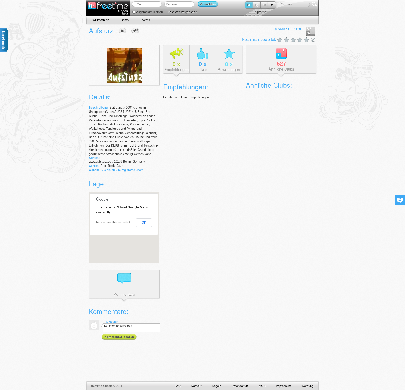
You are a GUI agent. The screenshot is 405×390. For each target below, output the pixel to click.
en (264, 5)
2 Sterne (283, 40)
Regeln (216, 386)
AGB (262, 386)
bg (256, 5)
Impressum (283, 386)
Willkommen (100, 20)
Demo (125, 20)
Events (145, 20)
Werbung (307, 386)
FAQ (178, 386)
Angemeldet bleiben (149, 12)
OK (144, 222)
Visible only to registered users (122, 170)
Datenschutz (240, 386)
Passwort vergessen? (182, 12)
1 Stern (280, 40)
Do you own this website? (113, 222)
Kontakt (196, 386)
